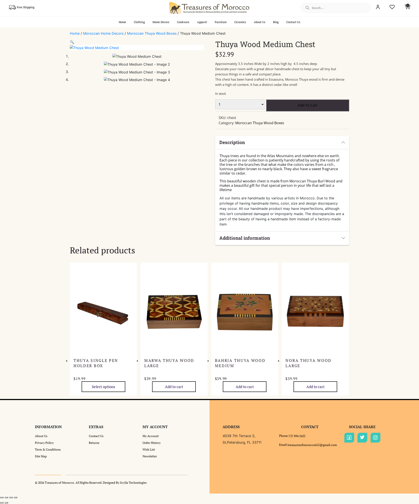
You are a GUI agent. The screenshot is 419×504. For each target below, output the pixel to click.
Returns (94, 443)
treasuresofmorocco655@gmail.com (312, 445)
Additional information (244, 238)
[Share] (11, 497)
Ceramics (240, 22)
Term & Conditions (48, 449)
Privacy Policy (44, 443)
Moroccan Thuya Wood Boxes (152, 33)
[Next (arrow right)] (6, 502)
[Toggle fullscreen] (6, 497)
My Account (151, 436)
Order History (152, 443)
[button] (72, 42)
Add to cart (308, 105)
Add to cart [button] (174, 386)
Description (232, 142)
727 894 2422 (297, 436)
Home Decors (161, 22)
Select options (103, 386)
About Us (259, 22)
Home (122, 22)
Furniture (221, 22)
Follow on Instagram (375, 438)
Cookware (183, 22)
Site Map (41, 456)
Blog (276, 22)
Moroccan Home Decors (103, 33)
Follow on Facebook (349, 438)
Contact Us (293, 22)
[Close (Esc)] (15, 497)
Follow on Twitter (362, 438)
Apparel (202, 22)
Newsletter (150, 456)
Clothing (139, 22)
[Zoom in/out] (1, 497)
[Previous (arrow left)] (1, 502)
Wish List (149, 449)
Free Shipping (25, 7)
